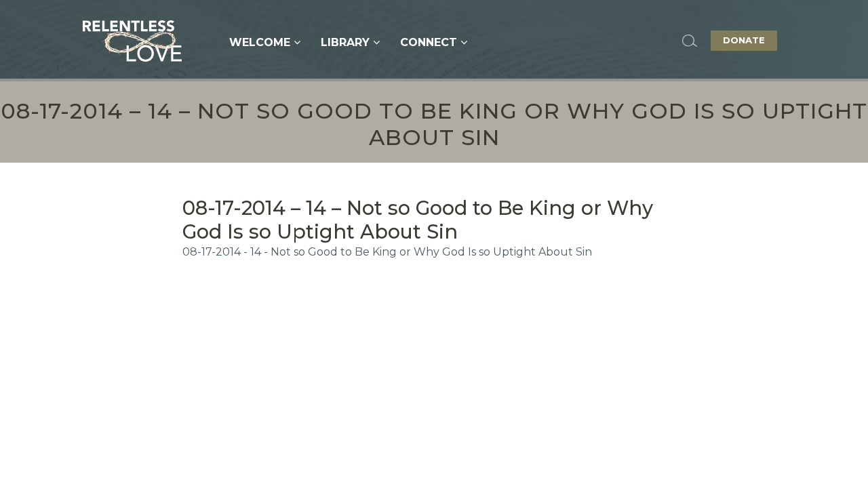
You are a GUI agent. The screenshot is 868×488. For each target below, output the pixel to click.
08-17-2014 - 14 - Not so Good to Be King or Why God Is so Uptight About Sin (387, 251)
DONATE (744, 40)
